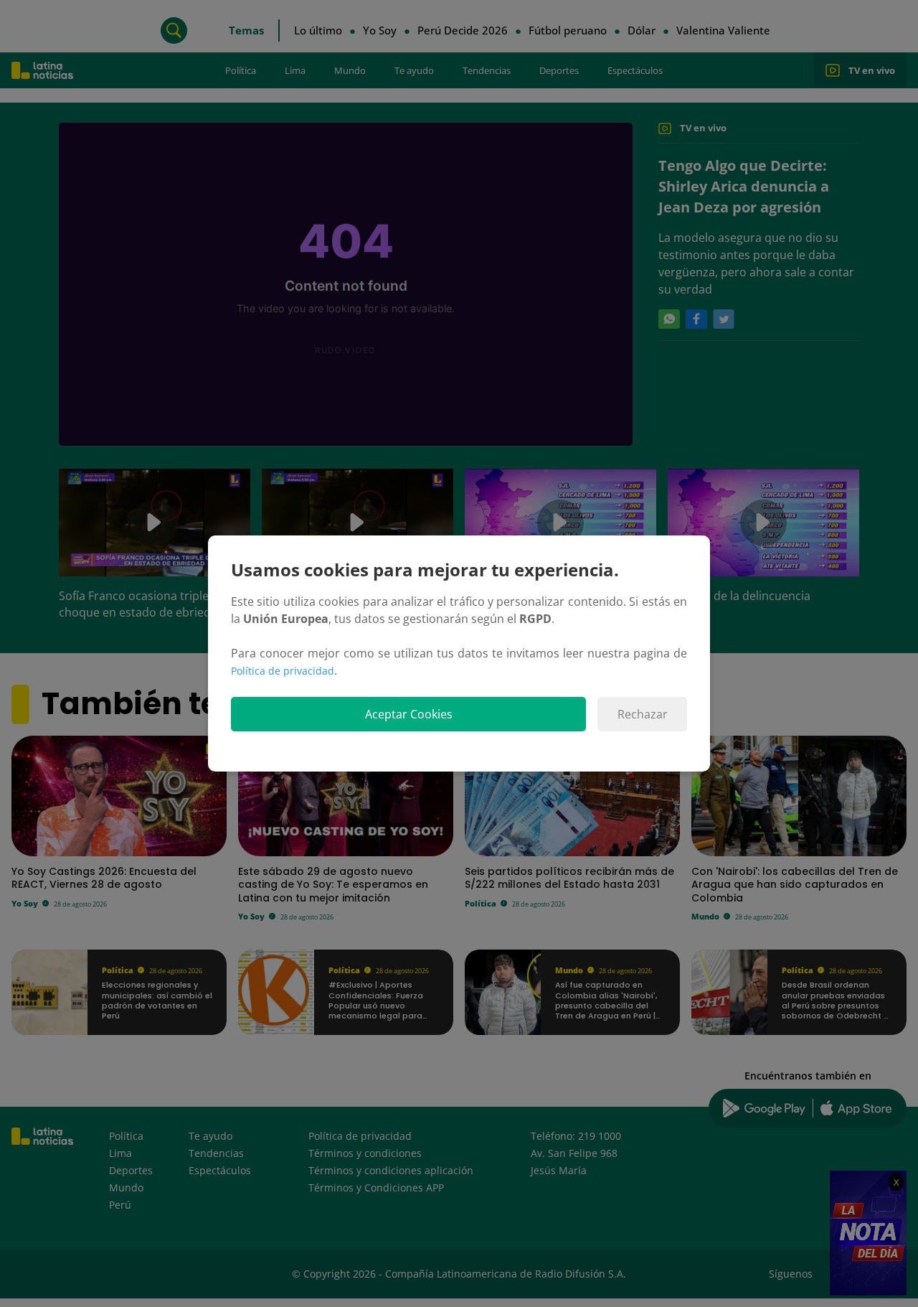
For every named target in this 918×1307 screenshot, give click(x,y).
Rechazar (642, 714)
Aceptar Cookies (409, 714)
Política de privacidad (282, 671)
